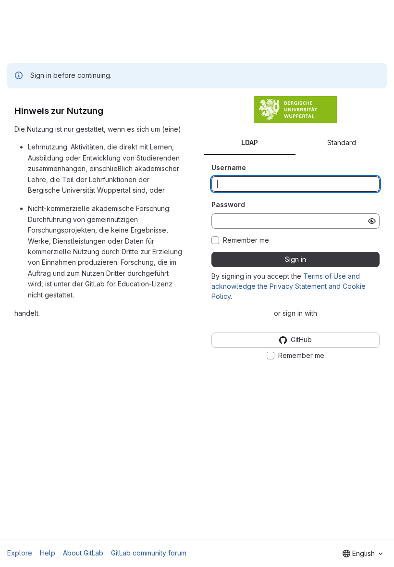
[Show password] (372, 221)
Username (228, 167)
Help (47, 553)
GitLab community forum (148, 553)
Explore (19, 553)
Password (228, 204)
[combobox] (362, 553)
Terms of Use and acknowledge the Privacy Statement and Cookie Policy (288, 286)
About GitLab (83, 553)
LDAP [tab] (249, 142)
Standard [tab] (341, 142)
